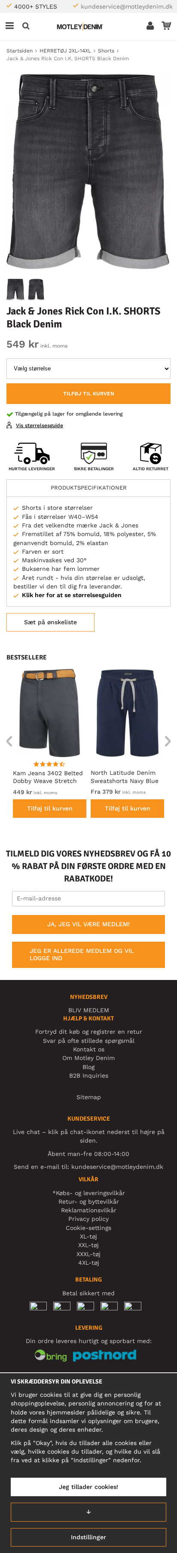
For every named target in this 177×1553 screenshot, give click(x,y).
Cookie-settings (88, 1227)
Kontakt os (88, 1049)
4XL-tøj (88, 1262)
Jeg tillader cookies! (88, 1486)
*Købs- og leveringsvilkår (88, 1192)
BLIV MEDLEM (88, 1010)
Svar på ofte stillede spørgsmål (88, 1040)
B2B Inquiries (88, 1075)
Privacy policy (88, 1218)
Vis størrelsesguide (39, 425)
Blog (88, 1066)
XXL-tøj (88, 1245)
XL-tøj (88, 1236)
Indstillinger (88, 1537)
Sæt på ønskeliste (50, 622)
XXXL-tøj (88, 1254)
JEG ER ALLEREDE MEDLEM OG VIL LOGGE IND (82, 954)
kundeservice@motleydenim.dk (127, 6)
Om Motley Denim (88, 1057)
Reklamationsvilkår (88, 1210)
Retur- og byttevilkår (88, 1201)
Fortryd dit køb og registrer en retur (88, 1031)
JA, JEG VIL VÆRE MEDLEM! (88, 924)
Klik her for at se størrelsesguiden (72, 595)
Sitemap (88, 1097)
